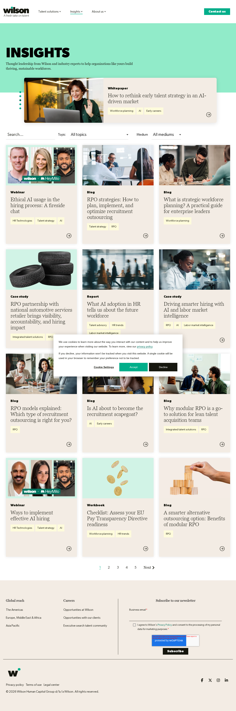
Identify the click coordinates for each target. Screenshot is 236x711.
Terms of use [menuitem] (34, 684)
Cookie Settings (104, 367)
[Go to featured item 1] (20, 92)
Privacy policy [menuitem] (15, 684)
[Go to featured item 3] (20, 100)
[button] (202, 680)
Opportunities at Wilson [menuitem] (78, 609)
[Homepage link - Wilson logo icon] (14, 678)
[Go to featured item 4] (20, 104)
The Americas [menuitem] (14, 609)
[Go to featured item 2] (20, 96)
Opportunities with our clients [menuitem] (81, 617)
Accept (134, 367)
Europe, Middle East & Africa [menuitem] (23, 617)
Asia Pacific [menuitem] (13, 625)
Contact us (217, 11)
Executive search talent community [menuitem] (85, 625)
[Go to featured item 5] (20, 108)
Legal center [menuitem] (51, 684)
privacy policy (144, 346)
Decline (163, 367)
